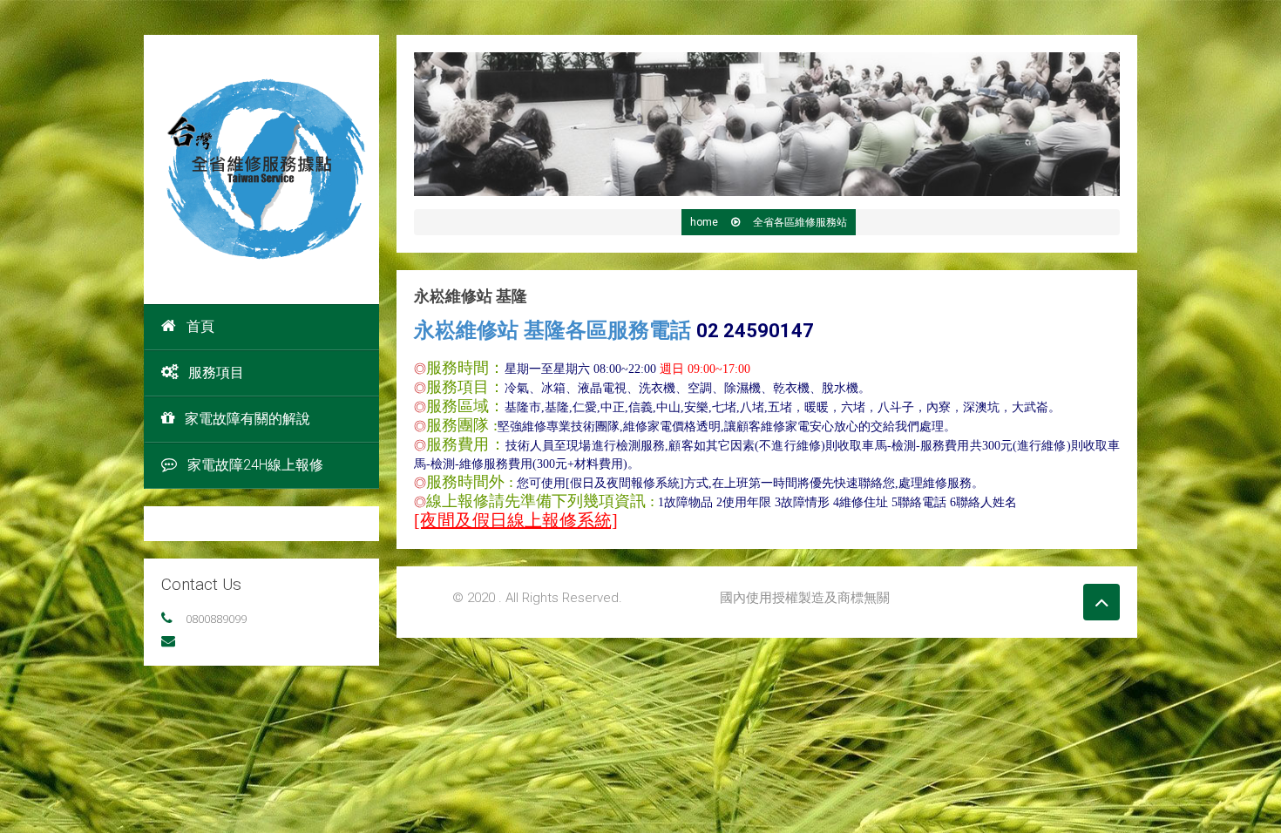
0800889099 (216, 619)
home (704, 222)
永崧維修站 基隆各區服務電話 (614, 330)
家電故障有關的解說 (247, 418)
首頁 (200, 326)
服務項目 (216, 372)
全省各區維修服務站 (800, 222)
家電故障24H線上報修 (255, 465)
